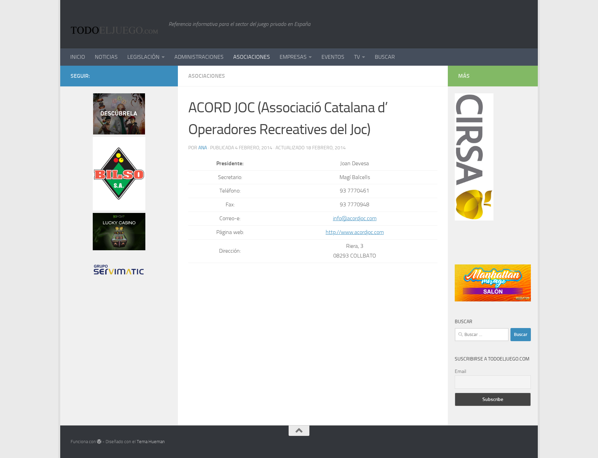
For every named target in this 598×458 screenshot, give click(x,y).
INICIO (77, 57)
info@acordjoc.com (355, 218)
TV (357, 57)
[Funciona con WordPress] (99, 441)
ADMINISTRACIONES (199, 57)
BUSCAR (385, 57)
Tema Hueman (151, 441)
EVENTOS (332, 57)
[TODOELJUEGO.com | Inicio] (116, 24)
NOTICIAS (106, 57)
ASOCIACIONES (251, 57)
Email (460, 371)
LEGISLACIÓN (143, 57)
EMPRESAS (293, 57)
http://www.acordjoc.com (355, 232)
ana (202, 148)
